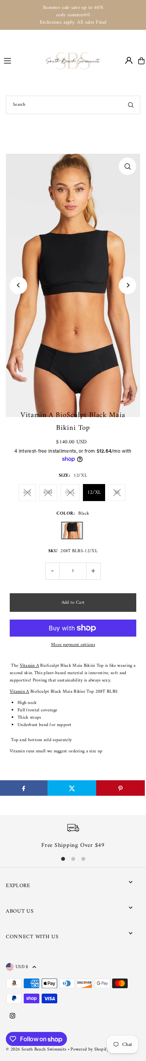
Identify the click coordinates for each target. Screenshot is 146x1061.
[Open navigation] (21, 60)
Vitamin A (29, 666)
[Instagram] (12, 1016)
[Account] (128, 60)
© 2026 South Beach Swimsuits (36, 1050)
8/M (48, 492)
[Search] (130, 105)
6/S (27, 492)
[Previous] (18, 285)
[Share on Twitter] (71, 788)
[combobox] (73, 105)
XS (117, 492)
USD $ (22, 967)
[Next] (127, 285)
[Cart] (141, 60)
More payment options (73, 645)
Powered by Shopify (89, 1050)
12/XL (94, 492)
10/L (70, 492)
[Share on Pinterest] (120, 788)
